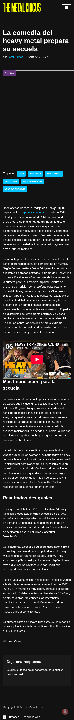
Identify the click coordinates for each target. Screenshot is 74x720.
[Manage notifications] (65, 712)
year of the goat (15, 189)
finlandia (35, 174)
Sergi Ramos (15, 56)
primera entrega (34, 212)
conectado (41, 669)
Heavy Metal (54, 174)
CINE (21, 174)
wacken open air (32, 181)
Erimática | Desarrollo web (23, 716)
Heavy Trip (11, 181)
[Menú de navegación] (66, 7)
